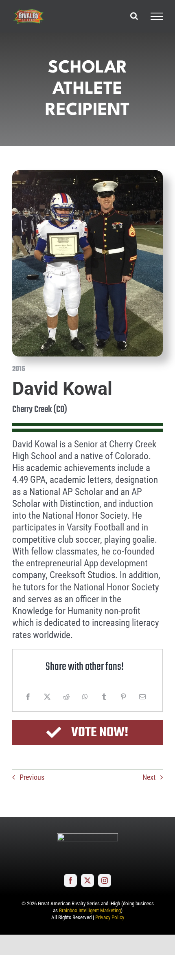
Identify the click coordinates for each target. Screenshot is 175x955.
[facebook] (70, 880)
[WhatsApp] (85, 696)
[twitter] (87, 880)
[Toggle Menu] (156, 16)
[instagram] (104, 880)
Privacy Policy (109, 917)
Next (148, 777)
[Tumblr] (104, 696)
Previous (32, 777)
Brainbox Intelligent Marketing (90, 910)
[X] (47, 696)
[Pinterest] (123, 696)
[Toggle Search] (134, 16)
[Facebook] (28, 696)
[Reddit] (66, 696)
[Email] (142, 696)
